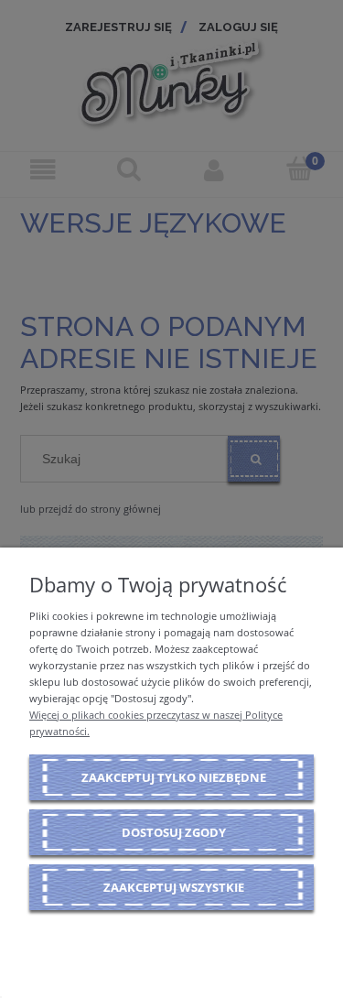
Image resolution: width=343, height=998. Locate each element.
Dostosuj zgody (174, 832)
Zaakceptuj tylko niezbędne (173, 777)
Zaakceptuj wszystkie (173, 887)
